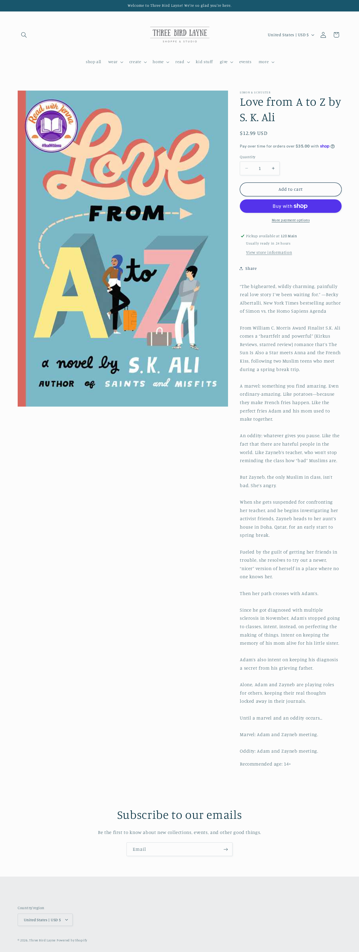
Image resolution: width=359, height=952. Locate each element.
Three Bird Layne (42, 940)
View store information (269, 252)
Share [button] (251, 268)
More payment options (291, 220)
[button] (24, 34)
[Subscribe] (225, 849)
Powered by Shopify (72, 940)
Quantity (247, 157)
